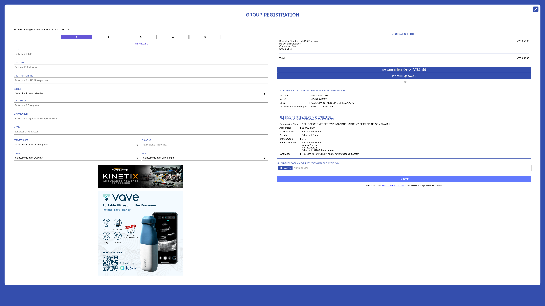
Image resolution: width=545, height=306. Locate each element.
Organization (21, 114)
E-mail (17, 127)
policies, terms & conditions (393, 185)
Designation (20, 101)
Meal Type (147, 153)
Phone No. (147, 140)
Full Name (19, 63)
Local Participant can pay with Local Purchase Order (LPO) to (312, 91)
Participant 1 (141, 44)
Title (16, 49)
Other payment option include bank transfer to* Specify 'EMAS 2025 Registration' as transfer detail (307, 118)
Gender (17, 89)
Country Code (21, 140)
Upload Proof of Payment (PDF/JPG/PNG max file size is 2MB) (308, 163)
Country (18, 153)
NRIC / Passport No (23, 76)
